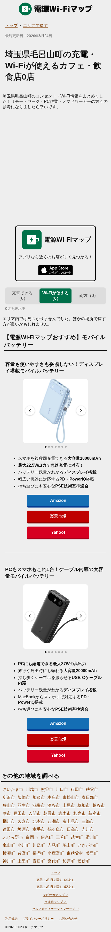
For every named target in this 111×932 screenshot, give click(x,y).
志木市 (64, 813)
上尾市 (68, 805)
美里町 (92, 853)
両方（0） (88, 295)
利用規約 (11, 918)
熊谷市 (47, 789)
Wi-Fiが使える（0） (55, 296)
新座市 (94, 813)
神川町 (9, 861)
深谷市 (53, 805)
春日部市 (90, 797)
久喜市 (24, 821)
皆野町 (24, 853)
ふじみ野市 (13, 837)
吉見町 (53, 845)
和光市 (79, 813)
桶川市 (9, 821)
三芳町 (62, 837)
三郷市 (88, 821)
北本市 (39, 821)
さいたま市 (13, 789)
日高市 (73, 829)
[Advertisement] (55, 167)
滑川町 (92, 837)
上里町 (24, 861)
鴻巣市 (39, 805)
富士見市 (70, 821)
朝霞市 (49, 813)
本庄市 (53, 797)
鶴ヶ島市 (55, 829)
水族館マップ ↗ (55, 902)
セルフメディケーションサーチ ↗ (55, 909)
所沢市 (9, 797)
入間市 (34, 813)
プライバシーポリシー (38, 918)
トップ (11, 25)
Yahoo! (58, 532)
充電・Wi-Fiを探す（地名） (55, 880)
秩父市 (92, 789)
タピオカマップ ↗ (55, 895)
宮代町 (53, 861)
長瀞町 (39, 853)
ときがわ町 (87, 845)
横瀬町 (9, 853)
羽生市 (24, 805)
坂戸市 (24, 829)
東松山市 (70, 797)
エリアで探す (35, 25)
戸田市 (19, 813)
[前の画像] (30, 410)
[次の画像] (81, 410)
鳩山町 (68, 845)
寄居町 (39, 861)
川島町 (39, 845)
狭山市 (9, 805)
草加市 (83, 805)
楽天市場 (58, 516)
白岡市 (32, 837)
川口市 (62, 789)
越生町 (77, 837)
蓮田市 (9, 829)
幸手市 (39, 829)
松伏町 (83, 861)
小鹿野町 (55, 853)
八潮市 (53, 821)
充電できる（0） (22, 296)
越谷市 (98, 805)
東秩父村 (75, 853)
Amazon (58, 500)
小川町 (24, 845)
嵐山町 (9, 845)
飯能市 (24, 797)
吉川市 (88, 829)
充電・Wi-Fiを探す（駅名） (55, 887)
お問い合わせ (68, 918)
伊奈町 (47, 837)
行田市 (77, 789)
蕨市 (7, 813)
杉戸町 (68, 861)
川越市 (32, 789)
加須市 (39, 797)
